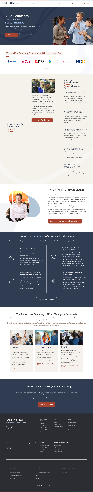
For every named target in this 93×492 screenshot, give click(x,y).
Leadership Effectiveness (15, 469)
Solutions (23, 4)
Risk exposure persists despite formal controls (73, 148)
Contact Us (64, 472)
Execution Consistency (15, 472)
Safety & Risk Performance (16, 475)
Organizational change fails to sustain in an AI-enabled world (73, 166)
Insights (67, 4)
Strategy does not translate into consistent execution (74, 93)
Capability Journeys (34, 4)
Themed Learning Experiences (49, 4)
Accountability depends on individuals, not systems (73, 130)
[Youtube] (11, 427)
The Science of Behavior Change (69, 469)
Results (61, 4)
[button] (44, 68)
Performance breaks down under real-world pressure (73, 111)
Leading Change (14, 478)
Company (74, 4)
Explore (38, 464)
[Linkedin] (7, 427)
